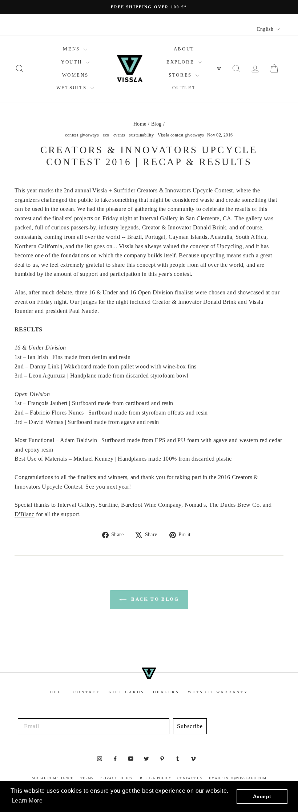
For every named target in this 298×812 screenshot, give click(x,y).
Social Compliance (52, 778)
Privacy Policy (116, 778)
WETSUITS (72, 87)
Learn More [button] (27, 800)
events (119, 135)
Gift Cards (127, 692)
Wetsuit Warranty (218, 692)
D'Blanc (25, 514)
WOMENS (75, 75)
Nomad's (195, 505)
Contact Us (189, 778)
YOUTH (72, 62)
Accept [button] (262, 796)
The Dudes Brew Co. (235, 505)
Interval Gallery (76, 505)
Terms (86, 778)
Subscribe (190, 726)
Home (139, 124)
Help (57, 692)
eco (106, 135)
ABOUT (184, 49)
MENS (72, 49)
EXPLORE (181, 62)
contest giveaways (82, 135)
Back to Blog (154, 599)
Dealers (166, 692)
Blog (156, 124)
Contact (86, 692)
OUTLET (184, 87)
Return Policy (156, 778)
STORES (181, 75)
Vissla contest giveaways (181, 135)
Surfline (108, 505)
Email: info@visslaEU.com (237, 778)
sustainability (141, 135)
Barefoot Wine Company (151, 505)
